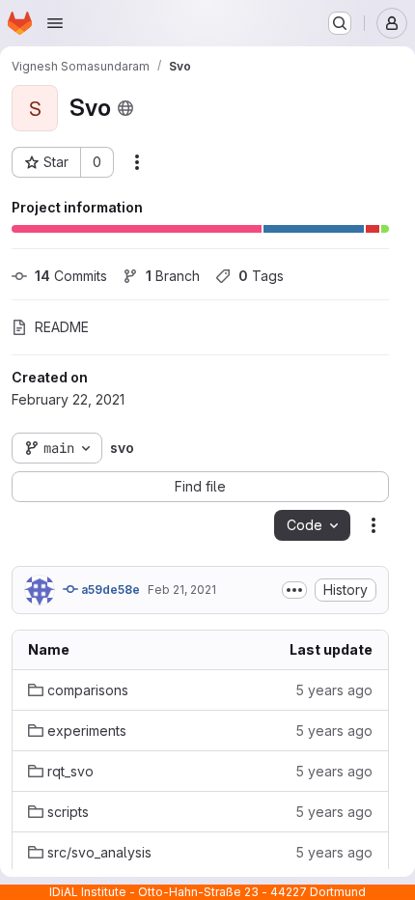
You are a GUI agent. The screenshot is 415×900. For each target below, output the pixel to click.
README (62, 327)
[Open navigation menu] (55, 23)
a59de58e (109, 589)
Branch (173, 275)
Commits (71, 275)
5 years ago (334, 690)
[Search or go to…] (339, 23)
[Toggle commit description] (294, 590)
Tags (261, 275)
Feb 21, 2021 (182, 589)
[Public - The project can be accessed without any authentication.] (125, 108)
